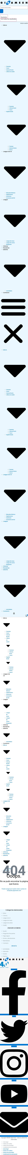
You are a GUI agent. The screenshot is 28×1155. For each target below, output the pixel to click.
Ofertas (5, 246)
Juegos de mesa (10, 241)
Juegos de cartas (10, 242)
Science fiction (13, 148)
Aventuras (8, 196)
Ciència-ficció (12, 108)
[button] (13, 320)
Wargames (9, 244)
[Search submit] (1, 11)
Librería (14, 946)
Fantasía (8, 66)
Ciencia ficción (9, 70)
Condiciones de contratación (10, 1147)
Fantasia (11, 106)
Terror (7, 68)
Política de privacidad (8, 1145)
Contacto (6, 292)
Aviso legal (5, 1142)
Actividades (9, 290)
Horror (11, 149)
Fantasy (11, 146)
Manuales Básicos (10, 192)
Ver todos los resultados (8, 19)
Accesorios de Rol (10, 198)
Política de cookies (7, 1143)
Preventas (6, 248)
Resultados (4, 17)
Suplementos (9, 194)
